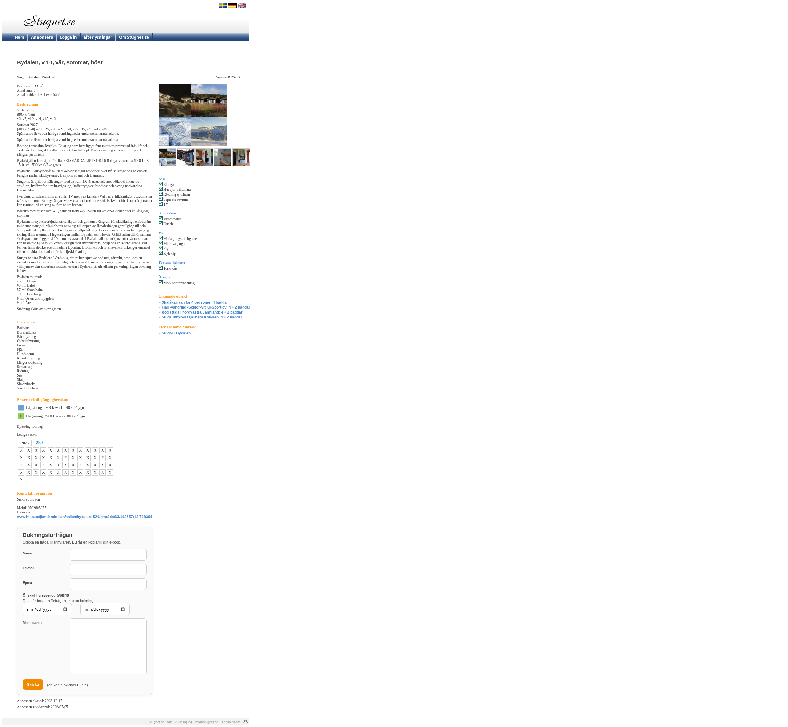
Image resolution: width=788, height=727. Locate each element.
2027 (39, 443)
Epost (27, 583)
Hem (19, 37)
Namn (27, 553)
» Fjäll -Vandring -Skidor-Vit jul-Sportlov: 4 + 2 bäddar (204, 307)
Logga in (68, 37)
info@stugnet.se (206, 722)
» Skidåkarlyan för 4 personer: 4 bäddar (193, 302)
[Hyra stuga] (223, 7)
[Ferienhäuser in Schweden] (232, 7)
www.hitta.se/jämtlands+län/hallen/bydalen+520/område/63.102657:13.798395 (84, 517)
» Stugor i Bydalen (175, 333)
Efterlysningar (98, 37)
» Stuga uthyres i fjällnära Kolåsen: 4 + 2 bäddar (200, 317)
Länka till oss (231, 722)
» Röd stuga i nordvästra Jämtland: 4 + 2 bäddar (201, 312)
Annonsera (42, 37)
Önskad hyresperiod (46, 595)
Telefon (29, 568)
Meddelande (32, 623)
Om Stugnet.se (134, 37)
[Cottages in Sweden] (242, 7)
